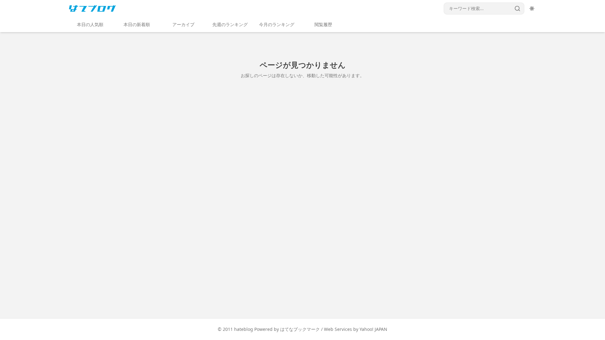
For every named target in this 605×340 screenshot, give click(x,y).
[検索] (517, 8)
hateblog (243, 329)
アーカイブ (183, 24)
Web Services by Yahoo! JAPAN (355, 329)
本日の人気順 (90, 24)
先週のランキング (230, 24)
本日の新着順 (137, 24)
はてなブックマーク (300, 329)
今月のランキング (276, 24)
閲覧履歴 (323, 24)
